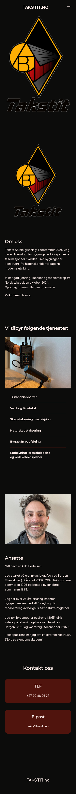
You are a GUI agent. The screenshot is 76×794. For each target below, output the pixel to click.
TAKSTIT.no (36, 7)
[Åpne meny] (68, 7)
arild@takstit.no (38, 726)
